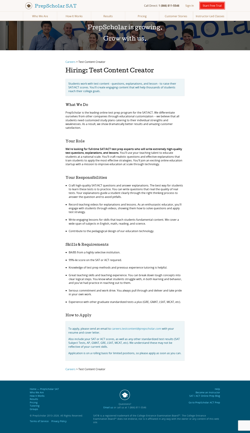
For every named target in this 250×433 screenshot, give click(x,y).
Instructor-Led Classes (210, 16)
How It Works (74, 16)
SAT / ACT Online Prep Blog (204, 395)
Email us (108, 407)
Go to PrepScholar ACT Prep (204, 402)
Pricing (142, 16)
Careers (70, 62)
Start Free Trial (212, 5)
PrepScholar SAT (55, 6)
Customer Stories (176, 16)
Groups (34, 409)
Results (108, 16)
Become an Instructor (208, 392)
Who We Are (40, 16)
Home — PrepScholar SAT (44, 389)
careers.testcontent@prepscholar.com (136, 328)
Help (217, 389)
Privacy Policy (58, 421)
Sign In (189, 5)
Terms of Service (39, 421)
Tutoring (34, 405)
